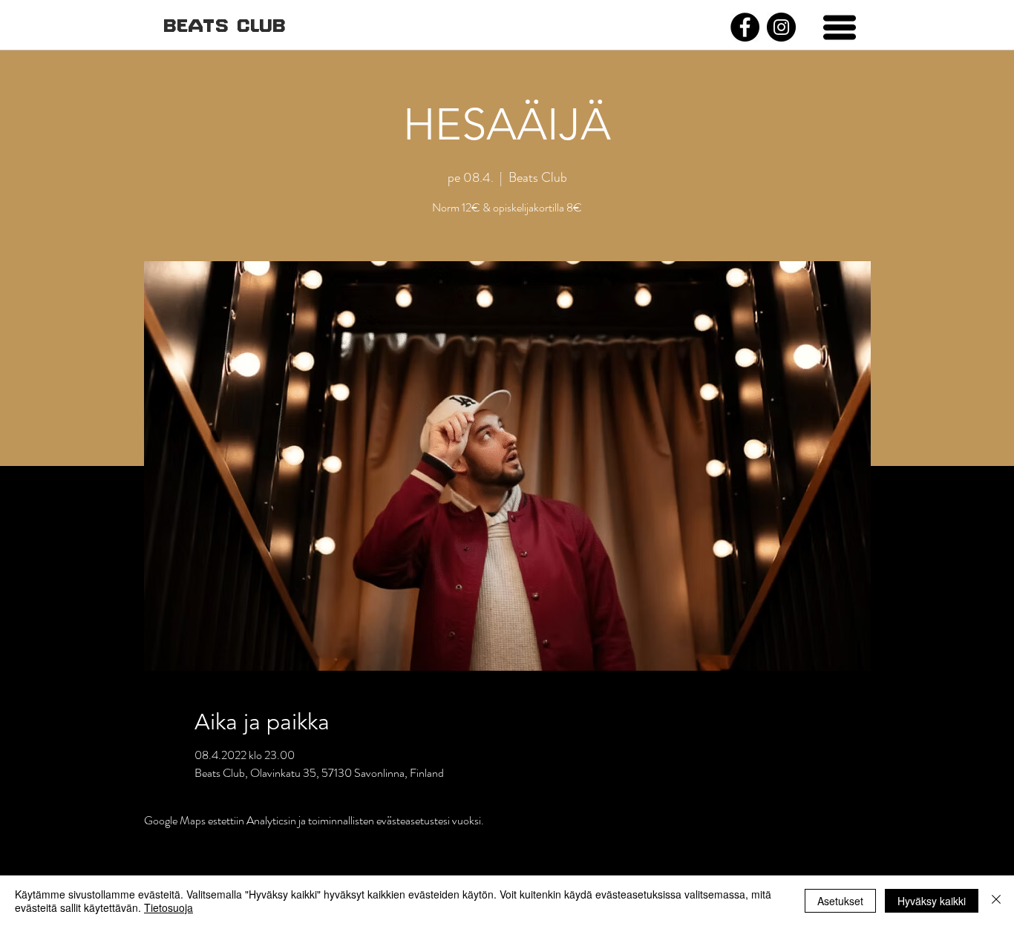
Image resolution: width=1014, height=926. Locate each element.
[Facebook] (744, 27)
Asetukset (840, 900)
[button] (839, 27)
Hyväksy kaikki (931, 900)
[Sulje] (996, 900)
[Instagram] (781, 27)
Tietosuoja (168, 907)
